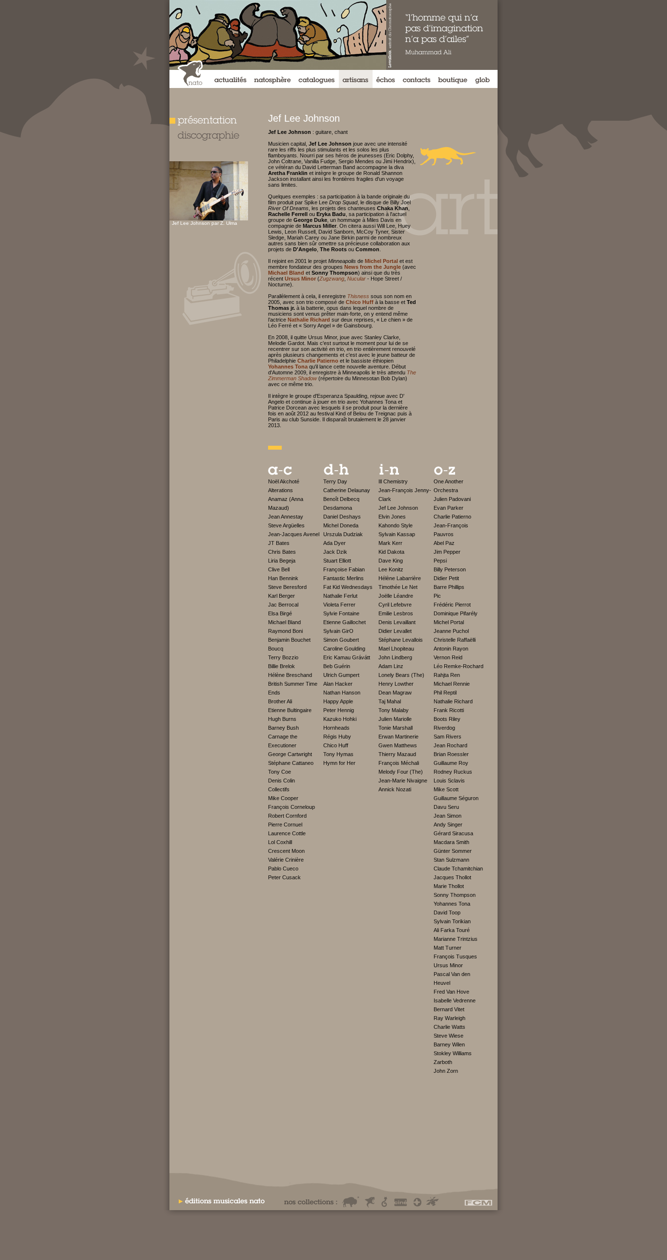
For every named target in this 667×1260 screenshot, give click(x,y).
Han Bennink (283, 578)
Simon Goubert (341, 640)
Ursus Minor (448, 965)
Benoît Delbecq (341, 499)
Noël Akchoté (283, 481)
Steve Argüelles (286, 525)
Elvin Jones (392, 517)
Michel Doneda (340, 525)
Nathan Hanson (341, 692)
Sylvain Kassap (396, 534)
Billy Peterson (450, 569)
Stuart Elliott (337, 561)
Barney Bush (283, 728)
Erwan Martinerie (398, 736)
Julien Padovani (452, 499)
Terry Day (335, 481)
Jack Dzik (335, 552)
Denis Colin (281, 780)
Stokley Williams (453, 1053)
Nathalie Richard (453, 701)
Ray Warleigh (449, 1018)
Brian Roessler (451, 754)
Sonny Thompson (455, 895)
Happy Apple (338, 701)
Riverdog (444, 728)
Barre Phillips (449, 587)
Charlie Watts (449, 1027)
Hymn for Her (339, 763)
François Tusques (455, 956)
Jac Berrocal (283, 605)
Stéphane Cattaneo (290, 763)
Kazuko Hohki (339, 719)
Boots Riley (447, 719)
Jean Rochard (450, 745)
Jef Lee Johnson (398, 508)
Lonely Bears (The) (401, 675)
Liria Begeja (281, 561)
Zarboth (443, 1062)
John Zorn (446, 1071)
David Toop (447, 912)
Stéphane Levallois (400, 640)
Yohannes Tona (452, 904)
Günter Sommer (453, 851)
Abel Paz (444, 543)
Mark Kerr (390, 543)
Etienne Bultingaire (290, 710)
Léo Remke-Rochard (458, 666)
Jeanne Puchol (451, 631)
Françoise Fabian (344, 569)
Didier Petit (446, 578)
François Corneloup (291, 807)
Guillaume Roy (451, 763)
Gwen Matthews (397, 745)
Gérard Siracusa (453, 833)
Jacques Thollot (452, 877)
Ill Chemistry (393, 481)
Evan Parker (448, 508)
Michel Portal (449, 622)
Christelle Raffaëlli (455, 640)
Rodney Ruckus (453, 772)
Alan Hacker (338, 684)
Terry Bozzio (283, 657)
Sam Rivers (447, 736)
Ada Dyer (334, 543)
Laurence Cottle (287, 833)
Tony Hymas (338, 754)
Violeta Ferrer (339, 605)
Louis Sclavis (449, 780)
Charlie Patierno (452, 517)
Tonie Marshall (395, 728)
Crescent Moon (286, 851)
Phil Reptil (445, 692)
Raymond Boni (285, 631)
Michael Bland (284, 622)
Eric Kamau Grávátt (346, 657)
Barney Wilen (449, 1044)
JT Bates (279, 543)
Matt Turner (447, 948)
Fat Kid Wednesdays (348, 587)
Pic (437, 596)
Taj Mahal (389, 701)
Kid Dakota (391, 552)
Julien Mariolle (395, 719)
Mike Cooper (283, 798)
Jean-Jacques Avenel (293, 534)
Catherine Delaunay (346, 490)
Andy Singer (448, 824)
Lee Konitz (390, 569)
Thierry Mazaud (397, 754)
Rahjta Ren (447, 675)
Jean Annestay (285, 517)
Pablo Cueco (283, 868)
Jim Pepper (447, 552)
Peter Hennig (338, 710)
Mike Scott (446, 789)
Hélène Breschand (290, 675)
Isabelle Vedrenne (455, 1000)
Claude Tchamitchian (458, 868)
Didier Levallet (395, 631)
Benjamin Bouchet (289, 640)
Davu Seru (446, 807)
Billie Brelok (281, 666)
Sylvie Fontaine (341, 613)
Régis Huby (337, 736)
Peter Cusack (284, 877)
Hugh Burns (282, 719)
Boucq (275, 649)
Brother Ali (280, 701)
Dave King (390, 561)
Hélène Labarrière (399, 578)
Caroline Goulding (344, 649)
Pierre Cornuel (285, 824)
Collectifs (279, 789)
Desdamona (337, 508)
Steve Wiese (448, 1036)
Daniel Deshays (342, 517)
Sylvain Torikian (452, 921)
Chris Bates (282, 552)
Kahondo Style (395, 525)
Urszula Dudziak (343, 534)
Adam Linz (390, 666)
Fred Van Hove (451, 992)
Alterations (280, 490)
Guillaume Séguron (456, 798)
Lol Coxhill (280, 842)
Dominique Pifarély (456, 613)
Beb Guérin (336, 666)
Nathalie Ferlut (340, 596)
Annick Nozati (394, 789)
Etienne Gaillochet (344, 622)
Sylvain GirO (338, 631)
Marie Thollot (449, 886)
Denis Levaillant (397, 622)
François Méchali (398, 763)
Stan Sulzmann (451, 860)
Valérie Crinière (286, 860)
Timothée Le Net (397, 587)
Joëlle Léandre (395, 596)
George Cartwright (290, 754)
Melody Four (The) (400, 772)
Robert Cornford (287, 816)
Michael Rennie (452, 684)
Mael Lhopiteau (396, 649)
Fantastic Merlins (343, 578)
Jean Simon (447, 816)
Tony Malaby (393, 710)
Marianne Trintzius (456, 939)
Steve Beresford (287, 587)
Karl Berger (281, 596)
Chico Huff (335, 745)
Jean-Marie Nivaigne (402, 780)
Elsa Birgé (280, 613)
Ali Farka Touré (452, 930)
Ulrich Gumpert (341, 675)
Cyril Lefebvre (395, 605)
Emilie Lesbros (395, 613)
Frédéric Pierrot (452, 605)
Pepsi (440, 561)
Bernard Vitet (449, 1009)
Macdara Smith (451, 842)
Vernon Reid (448, 657)
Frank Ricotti (449, 710)
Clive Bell (279, 569)
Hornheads (336, 728)
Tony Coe (279, 772)
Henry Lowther (396, 684)
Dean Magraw (395, 692)
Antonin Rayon (451, 649)
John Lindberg (395, 657)
